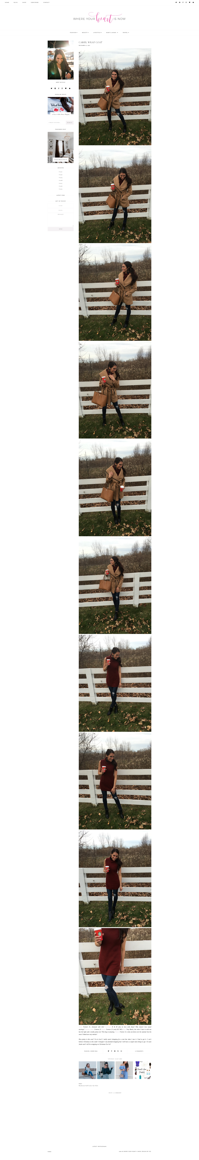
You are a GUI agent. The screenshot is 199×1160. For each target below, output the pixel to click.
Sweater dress (89, 1029)
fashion (87, 1051)
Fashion (73, 32)
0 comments (139, 1051)
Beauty (84, 32)
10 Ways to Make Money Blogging (60, 114)
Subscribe (35, 2)
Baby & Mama (111, 32)
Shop (24, 2)
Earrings (107, 1027)
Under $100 (93, 1051)
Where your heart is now (132, 1151)
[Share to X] (108, 1051)
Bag (124, 1029)
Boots (117, 1032)
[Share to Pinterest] (115, 1051)
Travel (125, 32)
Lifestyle (96, 32)
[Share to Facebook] (111, 1051)
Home (7, 2)
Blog (16, 2)
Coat (80, 1027)
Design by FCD (146, 1151)
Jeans (103, 1029)
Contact (46, 2)
